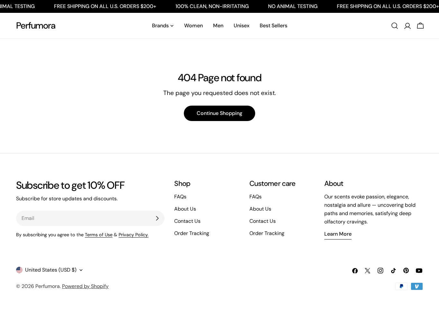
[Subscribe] (157, 218)
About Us (185, 208)
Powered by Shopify (85, 286)
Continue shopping (219, 113)
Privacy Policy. (133, 235)
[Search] (394, 25)
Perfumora (35, 25)
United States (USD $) (50, 269)
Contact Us (187, 221)
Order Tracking (191, 233)
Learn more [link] (338, 233)
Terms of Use (98, 235)
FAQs (180, 196)
